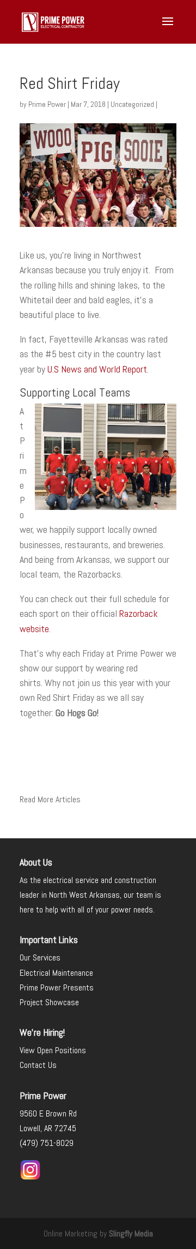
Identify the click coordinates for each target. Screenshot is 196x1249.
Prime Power (47, 104)
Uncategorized (132, 104)
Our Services (40, 957)
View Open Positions (54, 1050)
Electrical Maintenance (56, 972)
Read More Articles (50, 799)
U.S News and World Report (97, 369)
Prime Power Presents (57, 987)
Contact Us (38, 1065)
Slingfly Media (131, 1233)
